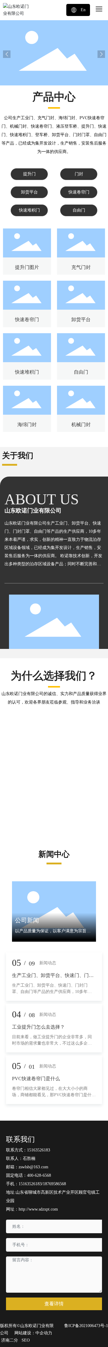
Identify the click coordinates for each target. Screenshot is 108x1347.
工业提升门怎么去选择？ (38, 1026)
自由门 (79, 210)
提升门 (29, 174)
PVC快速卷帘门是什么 (36, 1078)
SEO (26, 1340)
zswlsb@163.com (33, 1167)
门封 (79, 174)
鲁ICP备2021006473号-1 (86, 1325)
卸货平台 (29, 192)
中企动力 (43, 1333)
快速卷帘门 (78, 192)
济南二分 (9, 1340)
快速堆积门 (29, 210)
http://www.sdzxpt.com (38, 1209)
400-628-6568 (39, 1175)
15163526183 (38, 1150)
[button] (101, 54)
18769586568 (54, 1184)
